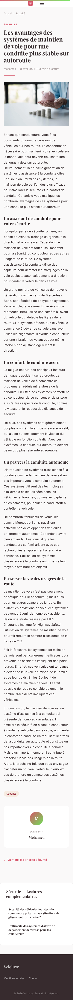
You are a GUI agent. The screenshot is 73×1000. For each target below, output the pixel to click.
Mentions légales (14, 978)
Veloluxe (11, 966)
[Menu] (42, 3)
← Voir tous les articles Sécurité (25, 860)
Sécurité (20, 13)
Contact (34, 978)
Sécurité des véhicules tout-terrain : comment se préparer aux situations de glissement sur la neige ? (34, 913)
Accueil (8, 13)
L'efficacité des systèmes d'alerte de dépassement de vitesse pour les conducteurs (31, 930)
